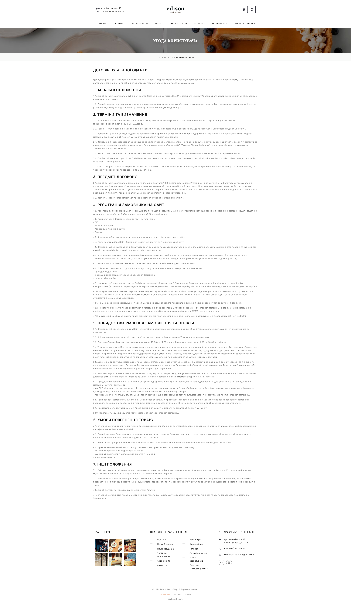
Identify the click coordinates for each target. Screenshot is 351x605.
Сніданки (199, 23)
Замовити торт (138, 23)
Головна (101, 23)
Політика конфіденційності (199, 567)
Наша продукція (166, 548)
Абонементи (219, 23)
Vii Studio (179, 599)
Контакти (162, 565)
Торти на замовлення (163, 554)
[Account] (252, 9)
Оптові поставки (244, 23)
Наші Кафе (195, 539)
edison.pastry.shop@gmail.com (239, 554)
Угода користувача (196, 559)
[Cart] (244, 9)
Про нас (118, 23)
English (188, 594)
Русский (178, 594)
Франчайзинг (178, 23)
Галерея (159, 23)
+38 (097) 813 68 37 (234, 548)
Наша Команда (165, 544)
